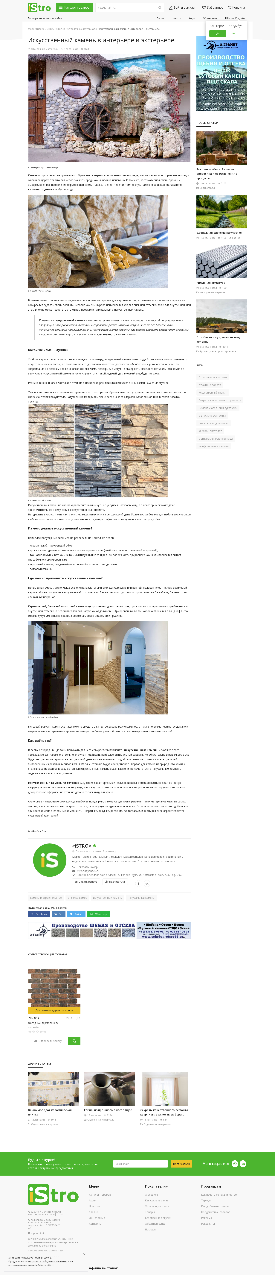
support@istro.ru (39, 1233)
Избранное (215, 7)
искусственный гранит (213, 392)
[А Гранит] (109, 930)
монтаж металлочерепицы (216, 438)
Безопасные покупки (158, 1218)
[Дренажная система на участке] (221, 218)
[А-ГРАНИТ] (221, 73)
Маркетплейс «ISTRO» (41, 29)
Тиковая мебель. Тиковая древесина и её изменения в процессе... (217, 173)
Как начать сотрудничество (219, 1194)
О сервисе (151, 1194)
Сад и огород (207, 187)
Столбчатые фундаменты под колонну (218, 339)
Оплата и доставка (157, 1206)
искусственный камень (107, 897)
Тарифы (206, 1200)
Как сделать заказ (156, 1200)
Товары (150, 1212)
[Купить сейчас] (74, 1041)
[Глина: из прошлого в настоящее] (109, 1095)
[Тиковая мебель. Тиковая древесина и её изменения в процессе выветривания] (221, 154)
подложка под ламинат (213, 423)
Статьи (160, 18)
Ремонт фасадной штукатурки (218, 408)
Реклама (206, 1218)
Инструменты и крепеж (212, 292)
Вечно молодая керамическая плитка (50, 1112)
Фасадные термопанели (43, 1023)
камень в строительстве (46, 897)
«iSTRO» (81, 845)
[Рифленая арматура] (221, 268)
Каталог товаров (100, 1194)
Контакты (95, 1223)
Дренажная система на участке (219, 232)
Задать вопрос (88, 881)
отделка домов (77, 897)
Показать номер (87, 867)
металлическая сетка (212, 415)
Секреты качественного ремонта (220, 400)
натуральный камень (141, 897)
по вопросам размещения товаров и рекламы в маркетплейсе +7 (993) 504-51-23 (44, 1224)
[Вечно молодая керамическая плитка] (53, 1095)
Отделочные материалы (82, 29)
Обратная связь (155, 1223)
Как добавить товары (215, 1206)
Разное (236, 237)
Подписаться (117, 881)
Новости (176, 18)
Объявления (210, 18)
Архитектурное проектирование (218, 351)
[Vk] (243, 1163)
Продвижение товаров (215, 1212)
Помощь (150, 1229)
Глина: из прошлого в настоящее (108, 1110)
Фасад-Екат (34, 1027)
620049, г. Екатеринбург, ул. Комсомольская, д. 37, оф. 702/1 (45, 1213)
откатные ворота (210, 385)
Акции (192, 18)
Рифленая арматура (210, 282)
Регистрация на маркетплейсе (45, 18)
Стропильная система (213, 377)
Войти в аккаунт (185, 7)
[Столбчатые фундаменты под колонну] (221, 322)
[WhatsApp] (235, 1163)
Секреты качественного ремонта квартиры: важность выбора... (164, 1112)
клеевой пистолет (210, 431)
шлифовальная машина (214, 446)
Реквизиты (208, 1223)
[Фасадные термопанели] (54, 988)
